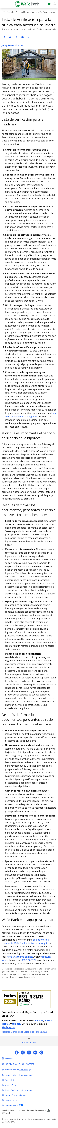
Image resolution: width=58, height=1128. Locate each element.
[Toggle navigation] (3, 4)
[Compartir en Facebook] (16, 36)
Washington (8, 1027)
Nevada (39, 1020)
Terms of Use (10, 1085)
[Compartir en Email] (22, 36)
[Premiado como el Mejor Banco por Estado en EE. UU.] (29, 999)
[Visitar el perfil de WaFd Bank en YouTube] (35, 1052)
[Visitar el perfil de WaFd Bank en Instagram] (41, 1052)
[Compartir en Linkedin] (4, 36)
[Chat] (49, 4)
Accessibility (10, 1080)
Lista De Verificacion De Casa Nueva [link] (36, 12)
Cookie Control (11, 1105)
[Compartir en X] (10, 36)
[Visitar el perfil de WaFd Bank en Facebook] (17, 1052)
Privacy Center (11, 1100)
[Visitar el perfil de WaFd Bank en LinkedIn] (29, 1052)
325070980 (23, 1069)
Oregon (16, 1023)
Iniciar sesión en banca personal (19, 1075)
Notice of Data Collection (15, 1095)
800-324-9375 (29, 960)
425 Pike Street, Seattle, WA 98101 (19, 1064)
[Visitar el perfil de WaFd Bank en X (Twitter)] (23, 1052)
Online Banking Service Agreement (20, 1090)
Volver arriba (29, 1042)
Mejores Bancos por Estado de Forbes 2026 (24, 1031)
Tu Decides (9, 12)
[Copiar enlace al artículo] (28, 36)
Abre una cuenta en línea (20, 956)
